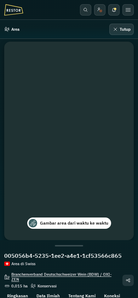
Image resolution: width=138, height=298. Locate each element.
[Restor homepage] (13, 10)
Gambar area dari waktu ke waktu (74, 223)
